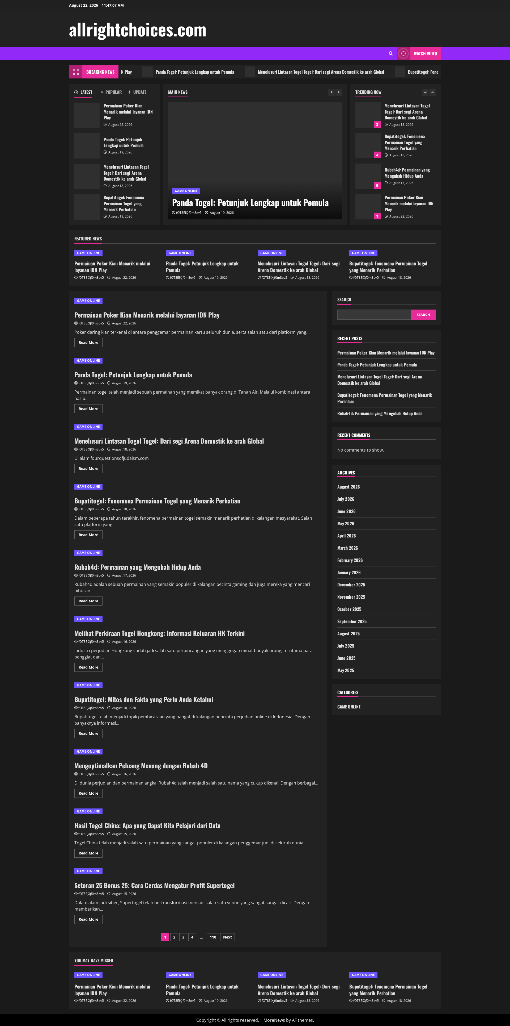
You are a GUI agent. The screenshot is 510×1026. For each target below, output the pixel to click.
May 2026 (345, 523)
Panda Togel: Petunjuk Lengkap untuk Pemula (175, 72)
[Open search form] (391, 53)
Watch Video (425, 53)
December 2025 (351, 584)
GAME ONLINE (186, 191)
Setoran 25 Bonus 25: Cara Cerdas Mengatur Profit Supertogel (154, 885)
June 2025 (346, 658)
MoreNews (274, 1020)
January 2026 (349, 572)
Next (227, 937)
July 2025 (345, 646)
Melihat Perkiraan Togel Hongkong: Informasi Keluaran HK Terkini (159, 633)
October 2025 (349, 609)
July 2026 (345, 499)
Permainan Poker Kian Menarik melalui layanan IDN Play (87, 115)
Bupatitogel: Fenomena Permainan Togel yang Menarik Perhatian (443, 72)
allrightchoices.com (137, 28)
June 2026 (346, 511)
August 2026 (348, 486)
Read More (91, 343)
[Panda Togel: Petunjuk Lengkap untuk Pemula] (255, 160)
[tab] (87, 93)
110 (213, 937)
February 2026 (350, 560)
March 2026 (347, 548)
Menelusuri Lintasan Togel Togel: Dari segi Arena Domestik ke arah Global (301, 72)
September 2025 (352, 621)
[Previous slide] (331, 92)
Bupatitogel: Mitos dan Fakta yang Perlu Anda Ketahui (143, 699)
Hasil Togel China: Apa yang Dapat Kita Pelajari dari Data (147, 825)
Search (344, 300)
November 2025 (351, 597)
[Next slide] (338, 92)
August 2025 (348, 633)
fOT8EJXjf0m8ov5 (189, 212)
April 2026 (346, 535)
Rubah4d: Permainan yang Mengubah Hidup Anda (368, 176)
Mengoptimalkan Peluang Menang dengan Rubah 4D (141, 765)
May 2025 (345, 670)
